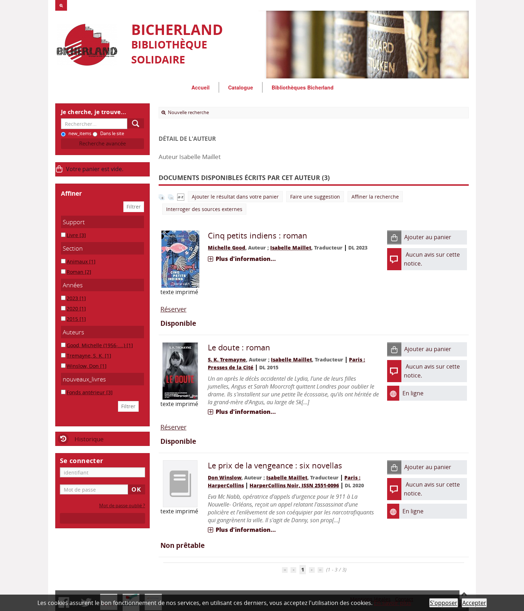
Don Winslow (224, 477)
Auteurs (73, 332)
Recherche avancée (102, 143)
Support (74, 222)
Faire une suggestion (315, 196)
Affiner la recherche (375, 196)
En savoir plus (392, 603)
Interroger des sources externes (204, 209)
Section (73, 248)
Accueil (200, 87)
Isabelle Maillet (290, 247)
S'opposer (443, 603)
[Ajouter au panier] (394, 237)
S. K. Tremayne (227, 359)
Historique (89, 439)
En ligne (412, 393)
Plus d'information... (246, 259)
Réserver (173, 309)
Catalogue (240, 87)
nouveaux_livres (84, 379)
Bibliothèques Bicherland (303, 87)
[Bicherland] (90, 45)
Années (73, 285)
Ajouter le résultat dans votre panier (235, 196)
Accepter (474, 603)
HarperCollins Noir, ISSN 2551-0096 (294, 485)
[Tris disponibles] (180, 196)
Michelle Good (226, 247)
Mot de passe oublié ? (122, 506)
